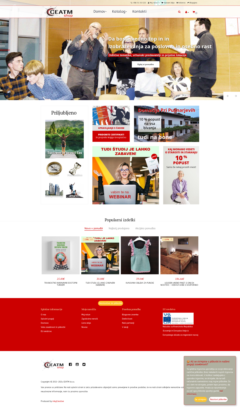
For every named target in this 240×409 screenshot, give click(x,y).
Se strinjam (200, 399)
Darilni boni (127, 319)
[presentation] (45, 262)
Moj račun (86, 314)
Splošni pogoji (47, 319)
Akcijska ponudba (145, 228)
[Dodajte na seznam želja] (65, 270)
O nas (43, 314)
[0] (193, 12)
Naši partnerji (128, 323)
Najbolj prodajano (119, 228)
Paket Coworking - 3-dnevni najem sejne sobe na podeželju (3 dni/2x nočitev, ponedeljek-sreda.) (179, 285)
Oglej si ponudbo (145, 64)
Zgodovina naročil (90, 319)
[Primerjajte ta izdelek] (74, 270)
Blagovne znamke (130, 314)
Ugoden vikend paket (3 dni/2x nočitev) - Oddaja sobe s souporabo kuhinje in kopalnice (140, 285)
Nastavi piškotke (218, 399)
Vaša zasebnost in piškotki (53, 327)
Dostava (44, 323)
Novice (85, 327)
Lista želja (86, 323)
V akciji (125, 327)
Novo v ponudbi (93, 228)
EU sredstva (46, 331)
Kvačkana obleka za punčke (100, 283)
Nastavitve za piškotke (110, 303)
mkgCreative (58, 401)
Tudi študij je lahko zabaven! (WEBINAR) (60, 284)
